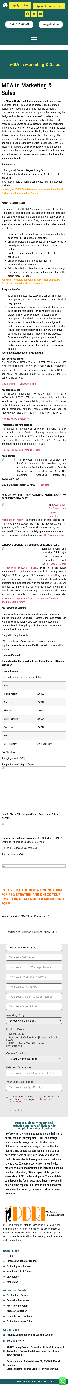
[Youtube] (40, 14)
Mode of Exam (15, 1029)
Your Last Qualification (20, 1081)
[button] (34, 37)
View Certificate (28, 383)
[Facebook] (27, 14)
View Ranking (8, 383)
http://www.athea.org (53, 535)
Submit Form (16, 1110)
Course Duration (16, 1053)
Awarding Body (15, 1015)
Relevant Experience (18, 1067)
